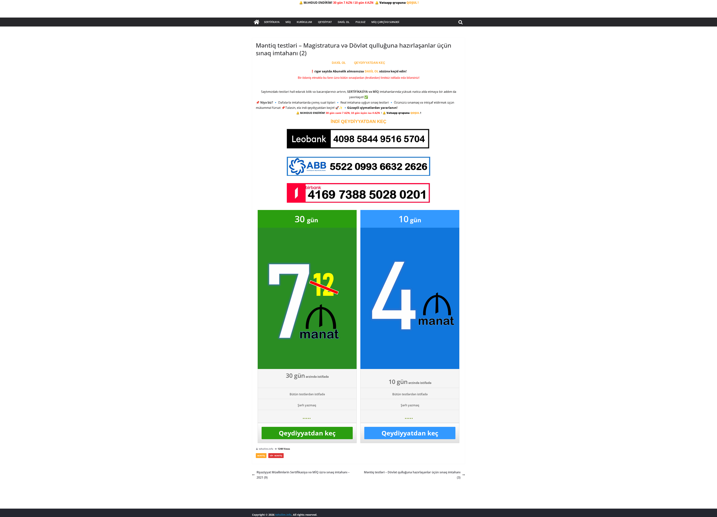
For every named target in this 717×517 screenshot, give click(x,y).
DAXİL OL (339, 62)
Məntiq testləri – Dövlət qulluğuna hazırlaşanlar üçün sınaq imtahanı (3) (412, 475)
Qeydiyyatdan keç (307, 433)
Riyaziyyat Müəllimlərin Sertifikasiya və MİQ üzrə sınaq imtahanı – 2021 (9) (303, 475)
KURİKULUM (304, 22)
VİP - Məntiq (276, 455)
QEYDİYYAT (325, 22)
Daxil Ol (344, 22)
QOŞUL (415, 113)
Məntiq (261, 455)
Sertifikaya (272, 22)
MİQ (288, 22)
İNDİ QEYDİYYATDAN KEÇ (358, 121)
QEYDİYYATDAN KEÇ (369, 62)
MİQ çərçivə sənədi (385, 22)
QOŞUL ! (412, 3)
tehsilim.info (266, 448)
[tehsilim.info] (256, 22)
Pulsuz (360, 22)
